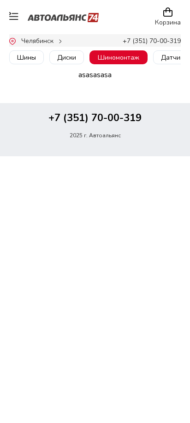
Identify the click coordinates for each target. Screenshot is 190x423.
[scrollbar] (67, 68)
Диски (66, 57)
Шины (26, 57)
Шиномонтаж (118, 57)
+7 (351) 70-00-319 (152, 41)
